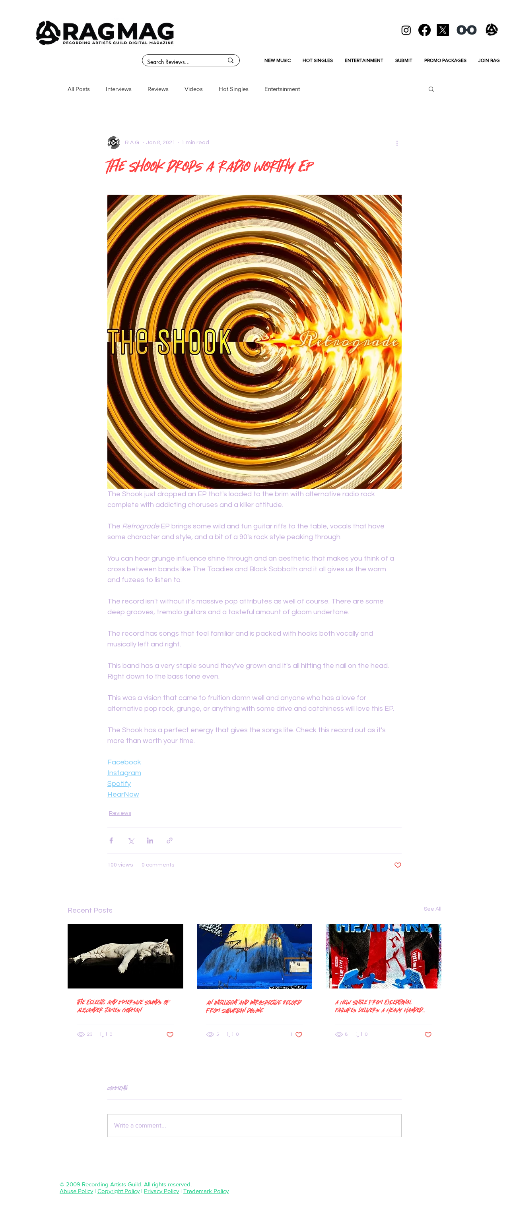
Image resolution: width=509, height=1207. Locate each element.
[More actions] (397, 142)
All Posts (79, 88)
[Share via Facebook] (111, 840)
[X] (443, 30)
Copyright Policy (118, 1191)
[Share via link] (169, 840)
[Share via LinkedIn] (150, 840)
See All (432, 909)
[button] (431, 88)
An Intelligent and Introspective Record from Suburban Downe (253, 1006)
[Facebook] (424, 30)
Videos (194, 88)
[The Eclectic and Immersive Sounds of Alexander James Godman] (125, 956)
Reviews (158, 88)
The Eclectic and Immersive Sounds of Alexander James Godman (123, 1006)
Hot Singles (234, 88)
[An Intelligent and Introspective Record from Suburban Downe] (255, 956)
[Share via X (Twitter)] (130, 840)
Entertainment (282, 88)
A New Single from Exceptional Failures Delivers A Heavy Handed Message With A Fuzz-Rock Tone (378, 1006)
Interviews (119, 88)
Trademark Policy (206, 1191)
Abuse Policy (76, 1191)
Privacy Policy (161, 1191)
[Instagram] (406, 30)
